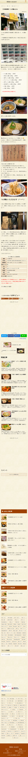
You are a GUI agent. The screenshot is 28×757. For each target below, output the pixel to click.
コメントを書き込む (14, 474)
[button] (25, 654)
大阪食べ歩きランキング (6, 690)
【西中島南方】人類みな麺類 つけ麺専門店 (17, 581)
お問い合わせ (20, 752)
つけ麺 (21, 298)
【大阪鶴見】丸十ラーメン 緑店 (15, 517)
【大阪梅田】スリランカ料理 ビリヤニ (17, 560)
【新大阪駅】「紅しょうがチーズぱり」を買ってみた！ (17, 539)
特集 (7, 751)
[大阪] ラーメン (5, 298)
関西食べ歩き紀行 (12, 1)
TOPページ (7, 749)
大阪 (10, 298)
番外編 (20, 749)
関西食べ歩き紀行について (20, 751)
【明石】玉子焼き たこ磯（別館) (15, 524)
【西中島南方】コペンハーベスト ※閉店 (17, 567)
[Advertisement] (14, 317)
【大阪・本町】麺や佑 (13, 573)
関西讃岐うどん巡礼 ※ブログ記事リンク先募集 (17, 546)
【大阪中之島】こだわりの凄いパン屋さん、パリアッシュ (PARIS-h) (17, 553)
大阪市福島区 (16, 298)
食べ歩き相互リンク (7, 752)
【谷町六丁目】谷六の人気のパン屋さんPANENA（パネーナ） (17, 531)
